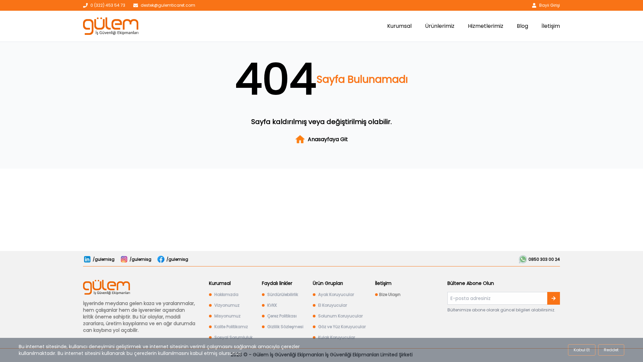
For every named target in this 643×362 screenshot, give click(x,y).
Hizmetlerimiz (485, 26)
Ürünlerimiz (439, 26)
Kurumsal (399, 26)
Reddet (611, 350)
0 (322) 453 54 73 (107, 5)
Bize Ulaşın (390, 294)
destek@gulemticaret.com (168, 5)
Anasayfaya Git (328, 139)
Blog (522, 26)
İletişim (551, 26)
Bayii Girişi (549, 5)
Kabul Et (582, 350)
